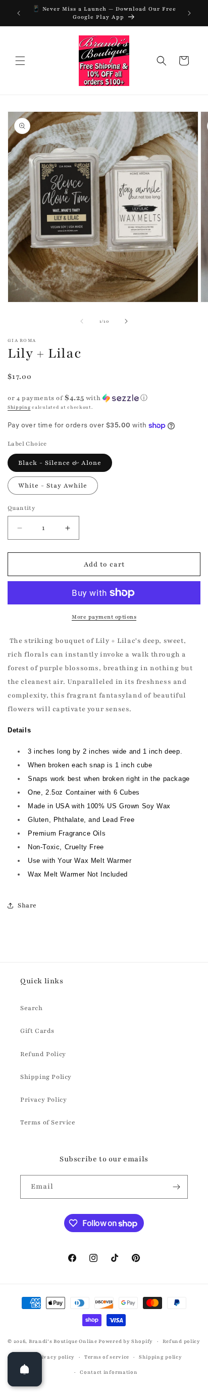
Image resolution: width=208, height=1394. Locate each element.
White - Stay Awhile (52, 486)
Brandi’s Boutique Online (63, 1341)
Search (31, 1008)
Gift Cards (37, 1031)
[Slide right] (126, 321)
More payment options (104, 617)
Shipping (19, 407)
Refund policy (181, 1341)
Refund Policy (43, 1054)
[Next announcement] (189, 13)
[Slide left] (82, 321)
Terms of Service (48, 1122)
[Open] (25, 1369)
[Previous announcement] (19, 13)
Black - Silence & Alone (59, 463)
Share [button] (27, 905)
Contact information (108, 1372)
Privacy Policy (43, 1100)
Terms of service (106, 1357)
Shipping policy (160, 1357)
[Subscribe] (176, 1187)
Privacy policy (55, 1357)
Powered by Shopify (125, 1341)
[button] (20, 61)
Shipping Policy (46, 1077)
